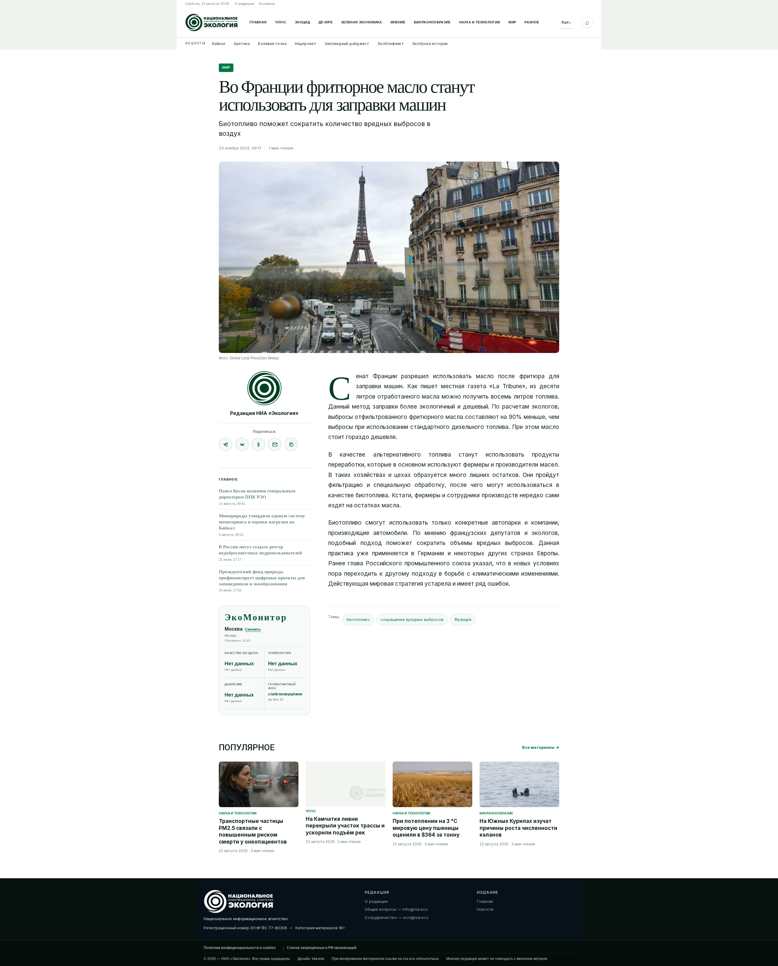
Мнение (398, 22)
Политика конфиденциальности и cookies (240, 948)
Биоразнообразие (432, 22)
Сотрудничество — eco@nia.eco (397, 917)
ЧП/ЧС (280, 22)
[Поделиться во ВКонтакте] (242, 444)
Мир (512, 22)
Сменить (253, 629)
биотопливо (358, 619)
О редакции (244, 4)
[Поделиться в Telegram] (225, 444)
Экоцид (302, 22)
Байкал (218, 43)
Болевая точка (272, 43)
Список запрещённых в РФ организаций (321, 948)
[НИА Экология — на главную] (211, 22)
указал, (483, 563)
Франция (462, 619)
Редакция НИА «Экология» (264, 413)
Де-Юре (325, 22)
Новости (485, 909)
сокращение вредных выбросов (412, 619)
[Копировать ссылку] (291, 444)
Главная (258, 22)
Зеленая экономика (361, 22)
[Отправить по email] (274, 444)
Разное (532, 22)
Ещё (566, 22)
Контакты (267, 4)
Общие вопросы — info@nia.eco (396, 909)
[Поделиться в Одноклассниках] (258, 444)
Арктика (242, 43)
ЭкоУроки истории (430, 43)
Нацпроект (305, 43)
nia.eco (318, 959)
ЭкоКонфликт (390, 43)
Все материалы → (540, 747)
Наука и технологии (479, 22)
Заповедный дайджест (347, 43)
